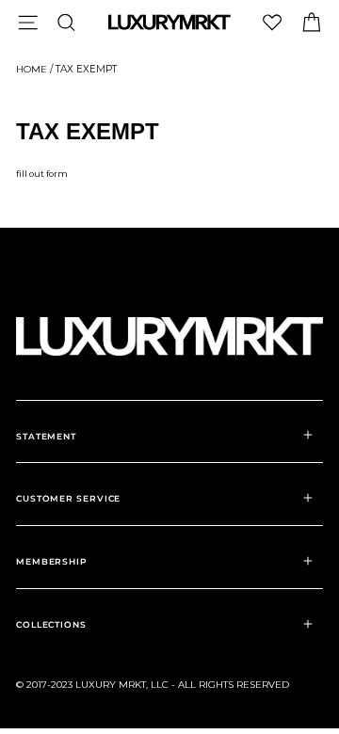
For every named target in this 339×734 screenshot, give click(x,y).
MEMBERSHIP (52, 561)
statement (46, 436)
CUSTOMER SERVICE (68, 498)
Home (31, 69)
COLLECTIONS (51, 624)
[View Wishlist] (272, 22)
